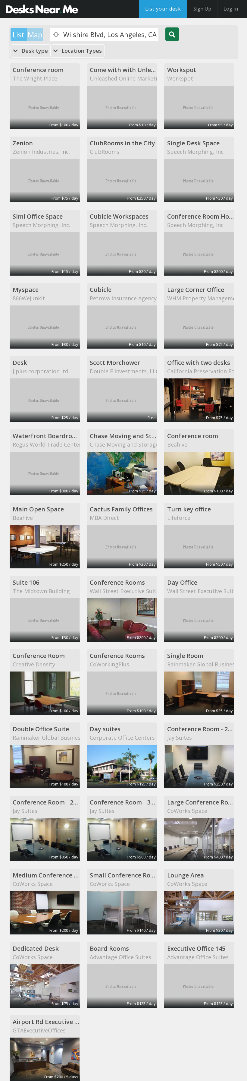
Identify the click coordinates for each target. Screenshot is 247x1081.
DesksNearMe (42, 9)
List (18, 35)
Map (35, 35)
